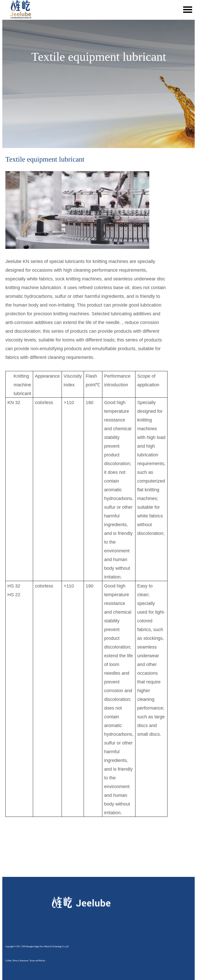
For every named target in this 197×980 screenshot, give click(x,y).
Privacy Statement (20, 960)
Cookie (8, 960)
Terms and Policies (37, 960)
